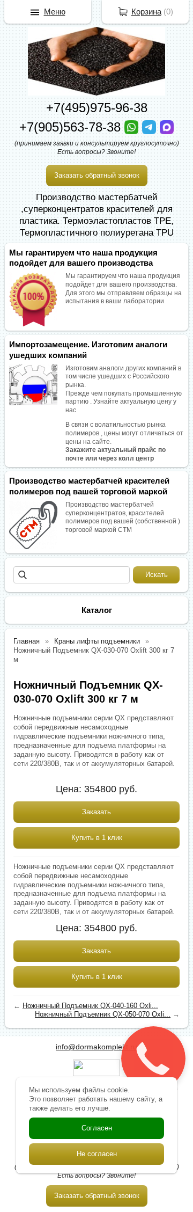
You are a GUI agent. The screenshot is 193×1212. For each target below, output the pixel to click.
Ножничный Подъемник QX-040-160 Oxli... (90, 1006)
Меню (54, 11)
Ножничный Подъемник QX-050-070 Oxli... (102, 1014)
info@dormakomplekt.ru (96, 1046)
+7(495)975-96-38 (96, 107)
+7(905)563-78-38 (71, 127)
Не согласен (97, 1154)
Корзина (146, 11)
